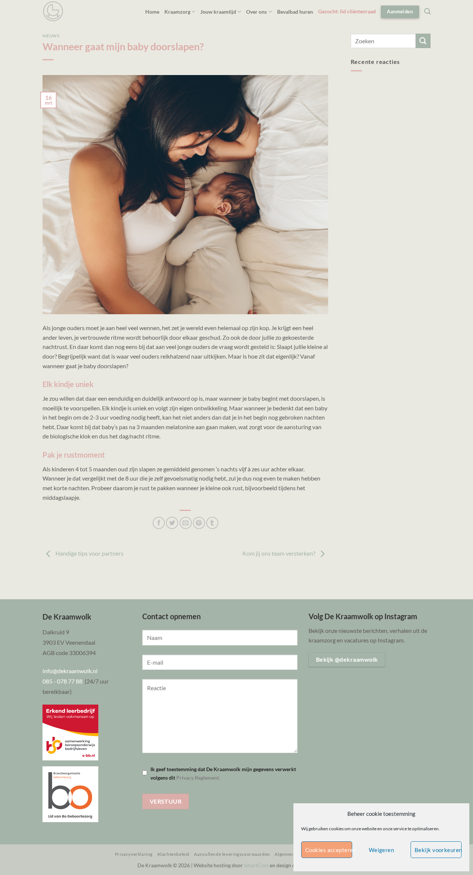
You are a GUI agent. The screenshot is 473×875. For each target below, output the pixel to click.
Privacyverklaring (134, 854)
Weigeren (381, 850)
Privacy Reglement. (198, 777)
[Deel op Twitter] (172, 523)
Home (152, 12)
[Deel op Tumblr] (212, 523)
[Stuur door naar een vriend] (186, 523)
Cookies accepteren (328, 850)
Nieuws (50, 35)
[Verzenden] (423, 41)
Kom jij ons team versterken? (279, 553)
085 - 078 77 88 (63, 681)
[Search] (427, 11)
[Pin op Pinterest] (199, 523)
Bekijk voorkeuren (438, 850)
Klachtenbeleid (173, 854)
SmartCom (256, 865)
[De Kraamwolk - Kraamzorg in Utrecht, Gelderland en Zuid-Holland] (53, 11)
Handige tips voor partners (88, 553)
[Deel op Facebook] (159, 523)
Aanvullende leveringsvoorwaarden (232, 854)
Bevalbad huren (295, 12)
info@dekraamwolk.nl (70, 670)
